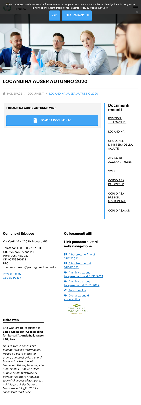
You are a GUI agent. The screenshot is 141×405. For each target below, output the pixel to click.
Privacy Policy (12, 273)
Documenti (36, 93)
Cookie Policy (12, 277)
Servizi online (77, 290)
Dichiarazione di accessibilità (76, 297)
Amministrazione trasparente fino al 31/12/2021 (83, 274)
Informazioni (77, 15)
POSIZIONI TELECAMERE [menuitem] (117, 120)
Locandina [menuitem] (116, 131)
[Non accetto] (136, 12)
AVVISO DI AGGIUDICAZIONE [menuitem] (120, 159)
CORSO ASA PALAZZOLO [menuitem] (116, 182)
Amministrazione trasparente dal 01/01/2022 (81, 283)
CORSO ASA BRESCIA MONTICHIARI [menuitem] (117, 197)
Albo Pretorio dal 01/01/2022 (77, 265)
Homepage (14, 93)
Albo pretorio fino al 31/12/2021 (79, 256)
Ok (54, 15)
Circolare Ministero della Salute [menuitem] (120, 144)
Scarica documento (55, 120)
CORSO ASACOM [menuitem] (119, 210)
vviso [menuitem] (112, 171)
